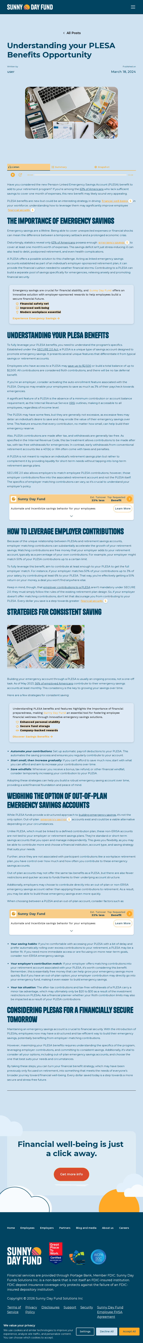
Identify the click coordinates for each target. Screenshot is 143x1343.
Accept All (129, 1331)
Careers (124, 1227)
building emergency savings (97, 814)
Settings (85, 1331)
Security (86, 1307)
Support (70, 1307)
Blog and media (86, 1227)
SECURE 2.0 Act (47, 349)
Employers (47, 1227)
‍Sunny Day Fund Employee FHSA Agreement (110, 1312)
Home (11, 1227)
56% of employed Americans (54, 683)
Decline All (107, 1331)
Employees (27, 1227)
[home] (30, 7)
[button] (132, 7)
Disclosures (50, 1307)
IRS (72, 403)
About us (108, 1227)
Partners (64, 1227)
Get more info (71, 1174)
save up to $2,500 (79, 365)
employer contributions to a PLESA (66, 587)
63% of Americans (91, 189)
